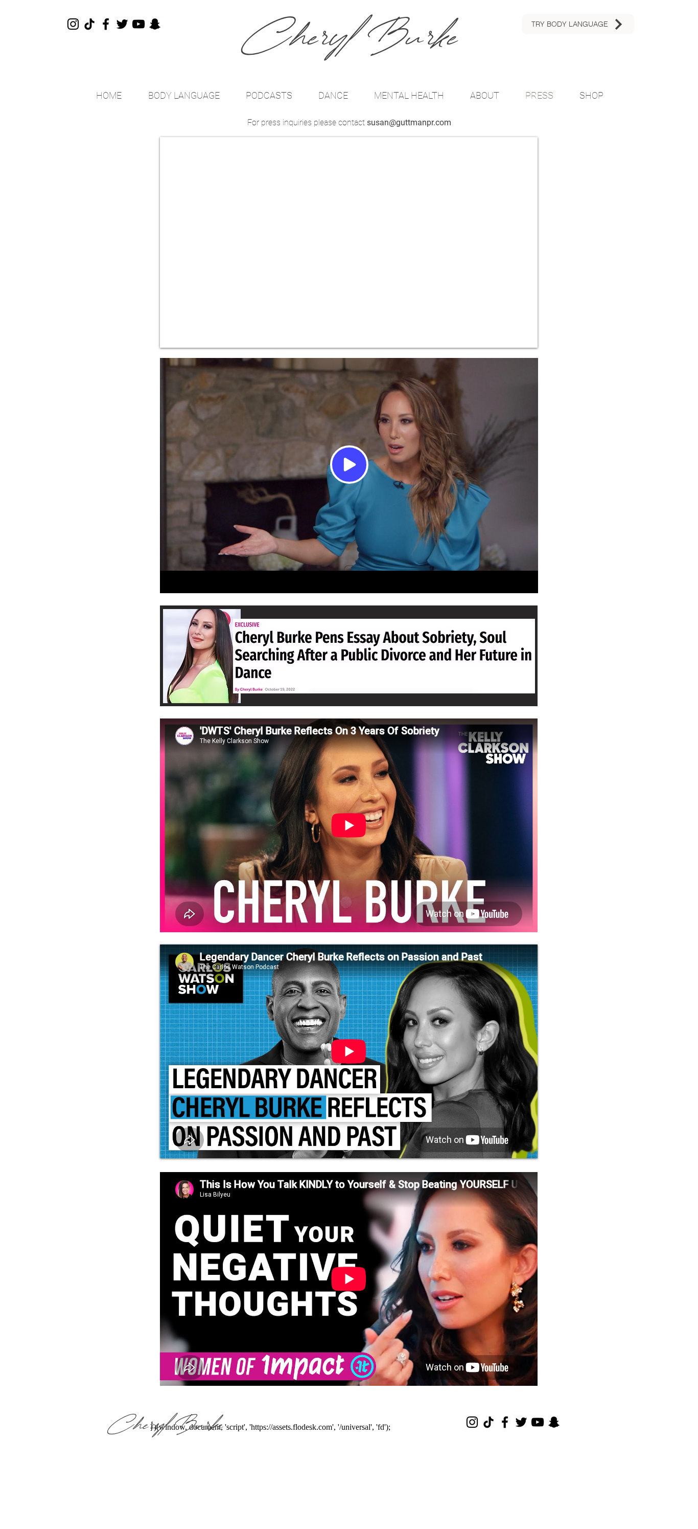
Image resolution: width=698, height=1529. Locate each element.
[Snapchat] (154, 24)
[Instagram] (73, 24)
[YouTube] (138, 24)
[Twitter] (122, 24)
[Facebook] (105, 24)
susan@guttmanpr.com (409, 122)
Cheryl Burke (349, 37)
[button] (268, 95)
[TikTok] (89, 24)
